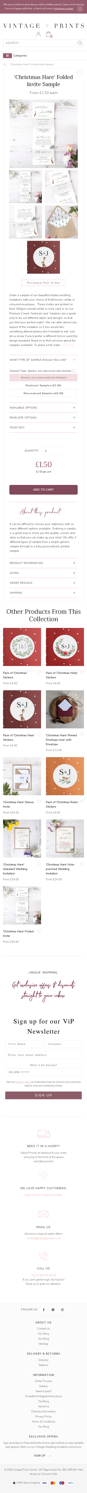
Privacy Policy (43, 1416)
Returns (43, 1365)
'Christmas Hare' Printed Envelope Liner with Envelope (61, 739)
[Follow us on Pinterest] (53, 1309)
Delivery (43, 1360)
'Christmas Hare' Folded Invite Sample (32, 64)
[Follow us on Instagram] (62, 1309)
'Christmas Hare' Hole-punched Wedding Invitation (60, 869)
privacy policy (23, 1082)
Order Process (43, 1381)
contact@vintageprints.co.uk (43, 1238)
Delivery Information (43, 1411)
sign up (40, 1456)
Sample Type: (18, 370)
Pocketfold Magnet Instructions (43, 1396)
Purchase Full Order (43, 283)
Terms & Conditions (43, 1422)
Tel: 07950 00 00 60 (43, 1275)
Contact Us (43, 1329)
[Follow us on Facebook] (44, 1309)
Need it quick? (44, 1391)
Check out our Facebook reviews (43, 1195)
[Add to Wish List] (79, 73)
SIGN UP (43, 1095)
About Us (43, 1406)
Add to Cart (43, 490)
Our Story (43, 1334)
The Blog (43, 1401)
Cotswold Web (49, 1474)
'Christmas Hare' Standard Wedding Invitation (15, 869)
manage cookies (63, 8)
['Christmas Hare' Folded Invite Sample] (25, 186)
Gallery (43, 1386)
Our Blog (43, 1339)
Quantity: (32, 450)
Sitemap (43, 1344)
